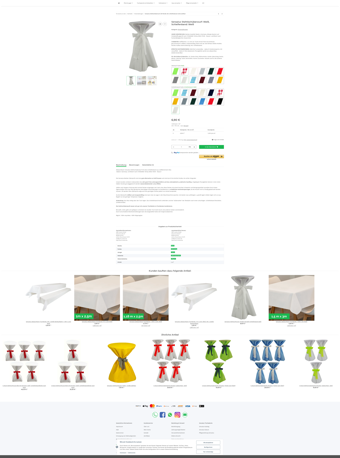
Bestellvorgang (175, 426)
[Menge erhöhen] (194, 147)
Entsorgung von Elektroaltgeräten (126, 436)
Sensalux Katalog (204, 426)
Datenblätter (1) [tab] (148, 165)
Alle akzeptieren (208, 442)
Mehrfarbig (174, 249)
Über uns (146, 426)
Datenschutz (131, 452)
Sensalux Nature (204, 430)
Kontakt (146, 433)
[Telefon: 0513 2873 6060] (155, 415)
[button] (211, 157)
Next (335, 367)
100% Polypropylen (175, 255)
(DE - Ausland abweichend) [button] (190, 140)
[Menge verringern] (173, 147)
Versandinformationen (178, 433)
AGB (117, 430)
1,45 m (173, 252)
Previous (4, 367)
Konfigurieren (208, 447)
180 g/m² (173, 258)
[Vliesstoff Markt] (119, 3)
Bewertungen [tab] (134, 165)
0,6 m (172, 245)
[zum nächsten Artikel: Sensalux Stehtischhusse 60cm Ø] (222, 14)
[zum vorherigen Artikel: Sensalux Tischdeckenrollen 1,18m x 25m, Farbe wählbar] (218, 14)
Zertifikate (147, 436)
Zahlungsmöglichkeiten (178, 430)
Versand (185, 126)
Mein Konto (147, 430)
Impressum (123, 452)
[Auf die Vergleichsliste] (160, 24)
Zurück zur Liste (121, 14)
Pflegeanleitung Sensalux (206, 433)
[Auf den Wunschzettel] (165, 24)
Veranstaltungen (183, 29)
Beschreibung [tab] (121, 165)
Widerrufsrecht (175, 436)
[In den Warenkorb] (117, 20)
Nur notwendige (208, 452)
